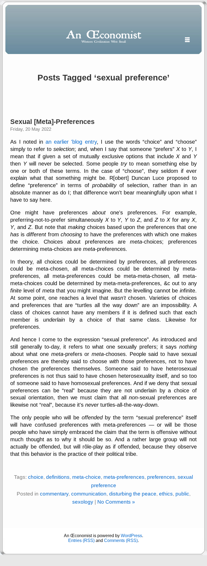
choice (35, 477)
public (182, 494)
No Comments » (116, 502)
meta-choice (86, 477)
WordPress (131, 535)
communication (88, 494)
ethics (166, 494)
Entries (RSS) (81, 540)
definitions (58, 477)
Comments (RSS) (121, 540)
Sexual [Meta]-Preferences (52, 121)
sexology (82, 502)
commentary (54, 494)
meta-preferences (124, 477)
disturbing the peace (132, 494)
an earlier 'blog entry (71, 142)
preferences (161, 477)
